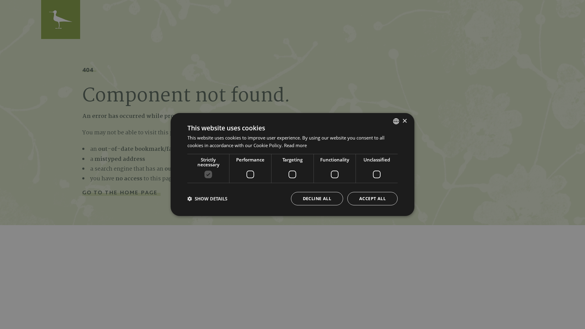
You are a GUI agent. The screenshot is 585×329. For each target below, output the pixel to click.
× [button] (404, 121)
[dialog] (292, 164)
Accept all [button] (372, 198)
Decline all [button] (317, 198)
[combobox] (396, 121)
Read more (295, 145)
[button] (207, 198)
